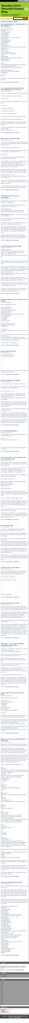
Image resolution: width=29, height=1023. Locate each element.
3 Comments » (16, 132)
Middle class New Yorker (19, 969)
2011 (2, 997)
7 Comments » (16, 240)
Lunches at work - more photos (10, 567)
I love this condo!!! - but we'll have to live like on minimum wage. (13, 458)
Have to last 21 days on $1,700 (10, 603)
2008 (2, 1002)
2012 (2, 995)
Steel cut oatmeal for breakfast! (10, 380)
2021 (2, 981)
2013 (2, 993)
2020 (2, 983)
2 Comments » (16, 561)
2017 (2, 986)
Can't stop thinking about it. (9, 431)
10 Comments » (16, 637)
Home (2, 18)
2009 (2, 1000)
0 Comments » (16, 189)
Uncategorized (4, 976)
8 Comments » (16, 519)
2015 (2, 990)
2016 (2, 988)
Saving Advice (17, 1017)
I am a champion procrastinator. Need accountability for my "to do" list (12, 88)
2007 (2, 1004)
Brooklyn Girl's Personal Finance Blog (18, 1016)
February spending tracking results (11, 882)
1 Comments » (16, 82)
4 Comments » (16, 733)
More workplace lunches (8, 351)
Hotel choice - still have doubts (10, 138)
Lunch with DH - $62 (7, 525)
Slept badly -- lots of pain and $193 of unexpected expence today (12, 644)
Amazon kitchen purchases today (11, 246)
